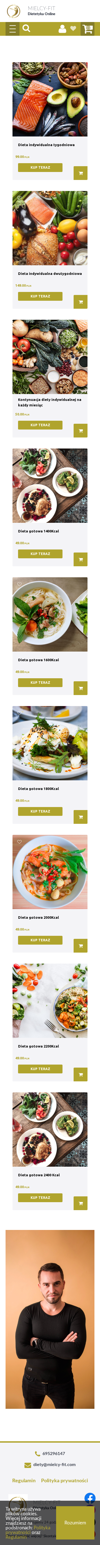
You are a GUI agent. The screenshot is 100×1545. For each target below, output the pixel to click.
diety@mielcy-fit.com (54, 1464)
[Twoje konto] (62, 29)
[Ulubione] (73, 28)
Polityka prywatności (64, 1480)
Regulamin (24, 1480)
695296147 (53, 1453)
